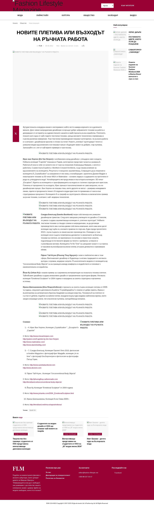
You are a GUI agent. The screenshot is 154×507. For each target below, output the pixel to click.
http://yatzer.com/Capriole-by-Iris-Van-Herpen (41, 339)
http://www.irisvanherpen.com (41, 336)
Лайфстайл (42, 15)
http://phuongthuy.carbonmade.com (44, 379)
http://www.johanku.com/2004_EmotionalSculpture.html (52, 393)
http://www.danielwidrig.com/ (34, 345)
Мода (20, 15)
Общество (88, 15)
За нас (48, 472)
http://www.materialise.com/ (34, 342)
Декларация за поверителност (58, 475)
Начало (15, 23)
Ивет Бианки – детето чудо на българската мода (96, 441)
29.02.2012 (49, 46)
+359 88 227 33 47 (85, 477)
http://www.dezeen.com (32, 368)
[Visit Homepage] (45, 5)
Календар (113, 15)
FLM (40, 46)
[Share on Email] (16, 139)
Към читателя (127, 5)
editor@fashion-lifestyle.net (88, 473)
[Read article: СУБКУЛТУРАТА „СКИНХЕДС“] (120, 53)
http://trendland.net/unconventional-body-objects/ (42, 382)
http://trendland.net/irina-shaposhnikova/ (46, 405)
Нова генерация (34, 23)
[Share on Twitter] (16, 134)
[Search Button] (140, 5)
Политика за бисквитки (55, 478)
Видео (133, 15)
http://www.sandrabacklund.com (42, 365)
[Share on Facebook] (16, 128)
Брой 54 (33, 410)
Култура (66, 15)
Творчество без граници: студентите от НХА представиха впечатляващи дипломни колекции (23, 444)
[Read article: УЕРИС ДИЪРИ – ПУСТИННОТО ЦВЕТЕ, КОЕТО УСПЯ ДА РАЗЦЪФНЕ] (120, 36)
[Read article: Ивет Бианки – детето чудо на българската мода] (97, 428)
